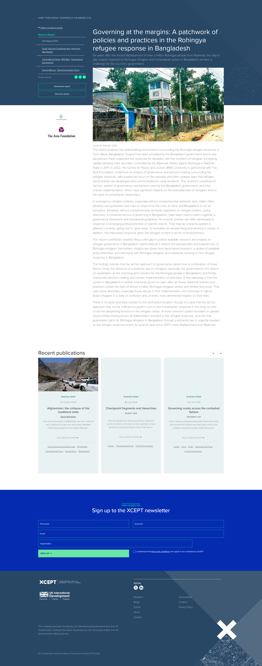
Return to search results (51, 27)
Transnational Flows (51, 59)
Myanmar (75, 48)
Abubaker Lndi (194, 416)
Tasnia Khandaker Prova (68, 70)
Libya (183, 446)
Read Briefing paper (67, 437)
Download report (62, 86)
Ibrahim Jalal (131, 413)
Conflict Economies (144, 445)
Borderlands (47, 62)
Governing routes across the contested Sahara (194, 410)
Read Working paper (129, 437)
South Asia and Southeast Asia (56, 48)
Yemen (111, 445)
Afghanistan (82, 446)
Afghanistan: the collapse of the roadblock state (68, 410)
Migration (65, 59)
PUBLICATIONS (51, 17)
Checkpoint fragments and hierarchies (131, 408)
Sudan (176, 446)
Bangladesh (47, 51)
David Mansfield (68, 416)
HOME (41, 17)
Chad (190, 446)
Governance (77, 59)
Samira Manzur (49, 70)
